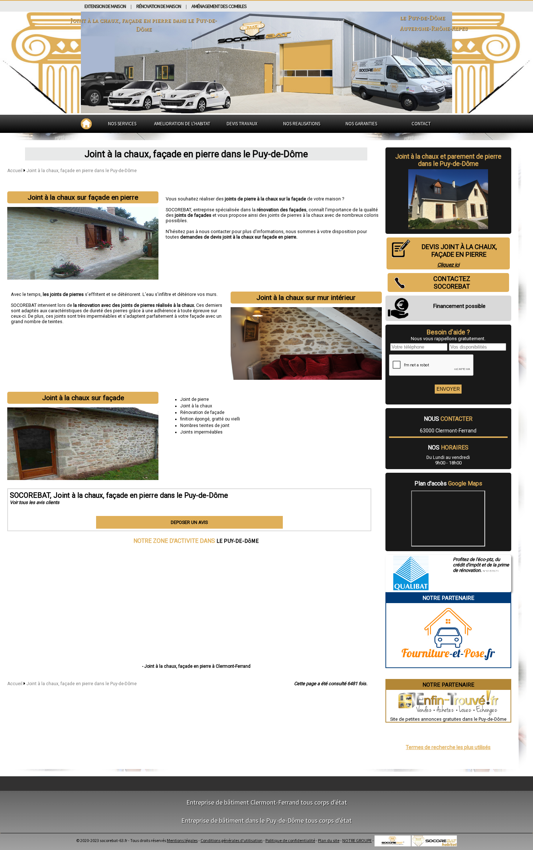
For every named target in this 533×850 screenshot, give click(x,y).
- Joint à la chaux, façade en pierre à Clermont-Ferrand (196, 666)
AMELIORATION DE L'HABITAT (182, 124)
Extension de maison (105, 6)
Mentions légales (182, 840)
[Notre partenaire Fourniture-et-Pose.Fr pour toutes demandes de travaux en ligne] (448, 664)
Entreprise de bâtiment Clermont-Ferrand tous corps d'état (266, 802)
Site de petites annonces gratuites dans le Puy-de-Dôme (448, 719)
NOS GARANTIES (361, 124)
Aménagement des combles (219, 6)
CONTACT (421, 124)
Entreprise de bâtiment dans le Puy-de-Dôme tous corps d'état (266, 820)
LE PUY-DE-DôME (237, 540)
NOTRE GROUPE (357, 840)
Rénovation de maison (158, 6)
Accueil (14, 170)
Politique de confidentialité (290, 840)
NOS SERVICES (122, 124)
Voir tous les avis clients (34, 502)
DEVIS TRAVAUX (242, 124)
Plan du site (328, 840)
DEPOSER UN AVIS (189, 522)
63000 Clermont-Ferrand (448, 431)
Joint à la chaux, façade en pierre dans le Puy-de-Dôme (81, 170)
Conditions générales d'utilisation (232, 840)
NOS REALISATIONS (301, 124)
